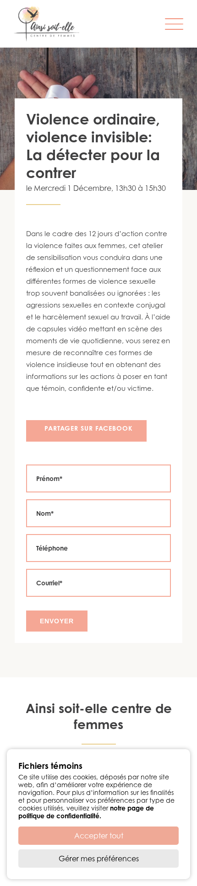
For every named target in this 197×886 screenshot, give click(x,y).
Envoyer (57, 621)
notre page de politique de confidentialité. (86, 812)
